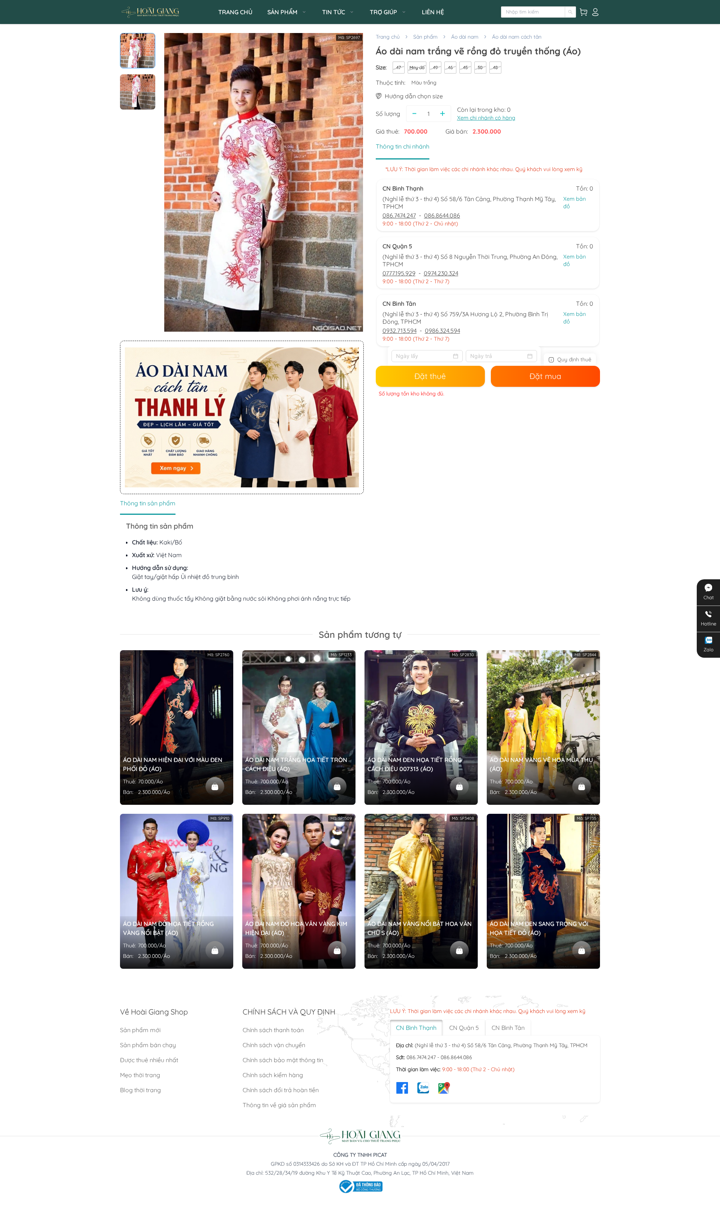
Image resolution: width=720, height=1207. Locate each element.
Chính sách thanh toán (273, 1030)
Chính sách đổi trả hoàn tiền (281, 1090)
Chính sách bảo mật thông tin (283, 1060)
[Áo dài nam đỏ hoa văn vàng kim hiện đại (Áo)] (337, 950)
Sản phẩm (425, 36)
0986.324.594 (442, 330)
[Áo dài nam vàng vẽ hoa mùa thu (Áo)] (581, 786)
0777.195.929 (399, 273)
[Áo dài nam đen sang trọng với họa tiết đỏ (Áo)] (581, 950)
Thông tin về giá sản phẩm (279, 1105)
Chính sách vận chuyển (274, 1045)
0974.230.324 (441, 273)
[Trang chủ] (167, 12)
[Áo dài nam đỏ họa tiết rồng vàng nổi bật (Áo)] (215, 950)
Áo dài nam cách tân (517, 36)
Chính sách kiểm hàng (273, 1075)
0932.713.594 (399, 330)
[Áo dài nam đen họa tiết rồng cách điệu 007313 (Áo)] (459, 786)
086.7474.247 (399, 215)
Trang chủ (388, 36)
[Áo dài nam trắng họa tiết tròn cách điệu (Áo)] (337, 786)
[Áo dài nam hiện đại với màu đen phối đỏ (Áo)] (215, 786)
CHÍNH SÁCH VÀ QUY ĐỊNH (289, 1011)
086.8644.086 (442, 215)
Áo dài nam (464, 36)
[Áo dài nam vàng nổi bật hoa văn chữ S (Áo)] (459, 950)
